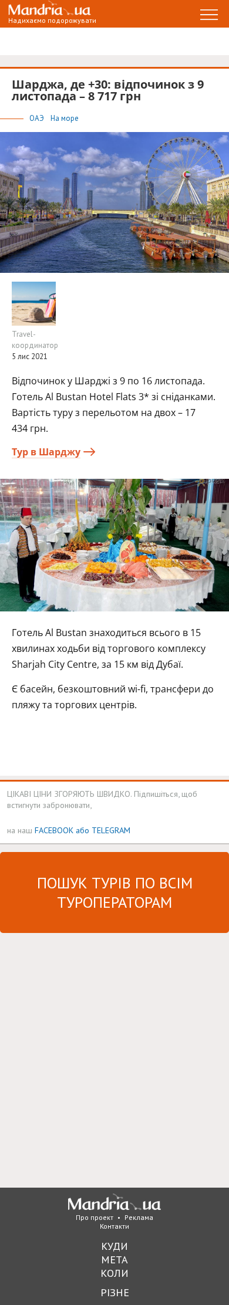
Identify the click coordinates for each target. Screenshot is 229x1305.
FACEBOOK (54, 830)
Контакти (114, 1226)
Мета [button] (114, 1259)
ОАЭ (37, 118)
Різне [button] (114, 1292)
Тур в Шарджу (46, 451)
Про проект (94, 1217)
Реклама (138, 1217)
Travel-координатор (35, 339)
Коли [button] (114, 1273)
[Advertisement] (114, 1059)
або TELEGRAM (103, 830)
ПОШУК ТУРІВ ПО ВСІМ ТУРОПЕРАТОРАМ (115, 892)
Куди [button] (114, 1246)
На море (64, 118)
